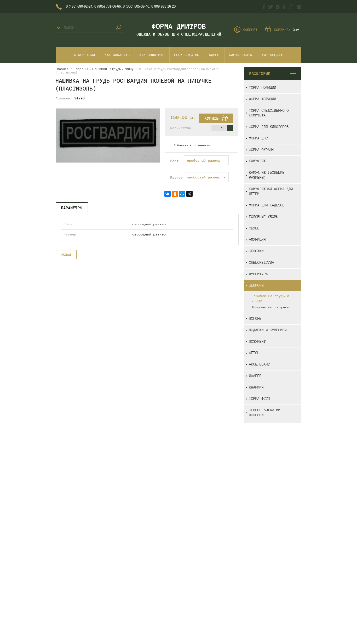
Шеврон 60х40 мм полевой (264, 412)
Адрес (214, 55)
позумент (257, 342)
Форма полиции (262, 87)
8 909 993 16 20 (163, 6)
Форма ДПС (258, 138)
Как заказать (117, 55)
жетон (254, 353)
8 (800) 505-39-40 (136, 6)
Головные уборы (263, 217)
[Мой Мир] (182, 194)
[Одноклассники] (175, 194)
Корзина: (287, 30)
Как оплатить (152, 55)
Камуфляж (257, 161)
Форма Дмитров (179, 26)
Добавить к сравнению (192, 145)
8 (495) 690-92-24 (79, 6)
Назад (66, 255)
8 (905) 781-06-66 (107, 6)
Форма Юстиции (262, 99)
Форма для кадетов (267, 205)
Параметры (71, 208)
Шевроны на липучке (270, 307)
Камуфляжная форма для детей (271, 191)
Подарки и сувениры (268, 330)
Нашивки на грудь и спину (270, 298)
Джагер (255, 376)
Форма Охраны (261, 150)
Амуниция (257, 239)
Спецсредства (261, 263)
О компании (84, 55)
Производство (186, 55)
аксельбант (259, 364)
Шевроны (256, 285)
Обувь (254, 228)
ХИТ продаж (272, 55)
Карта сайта (240, 55)
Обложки (256, 251)
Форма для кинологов (269, 127)
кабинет (250, 30)
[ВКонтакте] (167, 194)
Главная (62, 69)
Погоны (255, 319)
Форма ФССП (259, 399)
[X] (189, 194)
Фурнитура (258, 274)
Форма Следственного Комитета (269, 113)
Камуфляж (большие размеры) (267, 175)
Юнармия (256, 387)
